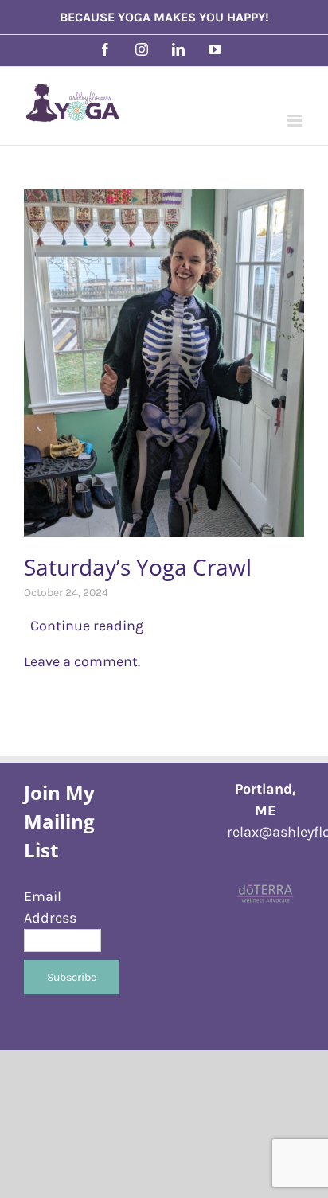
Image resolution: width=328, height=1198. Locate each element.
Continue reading (83, 625)
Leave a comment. (82, 661)
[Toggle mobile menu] (295, 120)
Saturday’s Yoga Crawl (138, 567)
